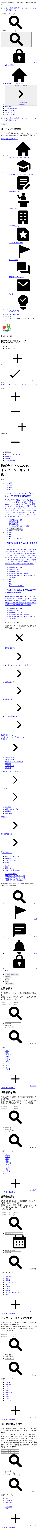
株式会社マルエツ (11, 316)
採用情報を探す (23, 102)
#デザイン (8, 1163)
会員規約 (8, 862)
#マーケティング (10, 1282)
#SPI (6, 1509)
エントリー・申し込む (15, 528)
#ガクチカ (8, 1502)
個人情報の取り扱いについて (15, 878)
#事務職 (7, 1290)
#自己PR (8, 1498)
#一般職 (7, 1171)
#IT (6, 1067)
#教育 (7, 1053)
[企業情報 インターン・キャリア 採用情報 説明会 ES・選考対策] (8, 31)
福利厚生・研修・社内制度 (14, 762)
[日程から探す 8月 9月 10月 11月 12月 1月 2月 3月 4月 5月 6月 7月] (9, 1356)
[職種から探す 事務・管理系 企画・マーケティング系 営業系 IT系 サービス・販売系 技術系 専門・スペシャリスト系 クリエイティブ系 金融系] (13, 1025)
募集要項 (8, 807)
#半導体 (7, 1069)
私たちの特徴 (9, 760)
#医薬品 (7, 1280)
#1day (6, 1394)
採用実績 (8, 811)
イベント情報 (9, 110)
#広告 (7, 1398)
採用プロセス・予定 (12, 809)
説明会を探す (23, 104)
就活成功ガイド (10, 112)
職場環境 (8, 764)
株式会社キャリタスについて (15, 876)
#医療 (7, 1159)
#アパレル (8, 1055)
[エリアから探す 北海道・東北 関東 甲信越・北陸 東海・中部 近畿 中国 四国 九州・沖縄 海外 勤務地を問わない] (11, 1027)
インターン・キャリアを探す (15, 83)
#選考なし (8, 1384)
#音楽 (7, 1169)
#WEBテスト (9, 1500)
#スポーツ (8, 1065)
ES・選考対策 (10, 460)
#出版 (7, 1386)
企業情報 (8, 452)
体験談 (8, 458)
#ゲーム (7, 1063)
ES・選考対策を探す (12, 108)
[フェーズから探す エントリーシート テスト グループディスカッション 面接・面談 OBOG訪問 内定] (13, 1473)
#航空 (7, 1057)
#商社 (7, 1051)
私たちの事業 (9, 757)
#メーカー (8, 1284)
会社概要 (8, 768)
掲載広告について (11, 858)
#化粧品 (7, 1157)
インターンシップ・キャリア (15, 454)
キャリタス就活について (13, 856)
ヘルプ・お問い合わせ (12, 870)
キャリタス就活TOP (12, 314)
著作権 (7, 866)
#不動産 (7, 1286)
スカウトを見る (10, 114)
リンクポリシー (10, 860)
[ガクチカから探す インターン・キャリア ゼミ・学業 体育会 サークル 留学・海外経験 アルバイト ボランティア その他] (12, 1475)
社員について (9, 766)
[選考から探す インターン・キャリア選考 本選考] (13, 1471)
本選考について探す (21, 95)
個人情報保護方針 (11, 874)
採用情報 (8, 456)
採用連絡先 (8, 813)
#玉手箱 (7, 1505)
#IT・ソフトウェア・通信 (14, 1292)
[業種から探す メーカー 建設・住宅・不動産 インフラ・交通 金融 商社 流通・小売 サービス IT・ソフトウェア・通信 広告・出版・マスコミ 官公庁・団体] (13, 1023)
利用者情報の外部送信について (16, 880)
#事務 (7, 1390)
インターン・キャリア (11, 974)
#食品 (7, 1061)
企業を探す (8, 106)
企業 (6, 981)
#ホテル (7, 1059)
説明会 (7, 979)
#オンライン (9, 1400)
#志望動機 (8, 1507)
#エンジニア (9, 1276)
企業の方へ (8, 868)
